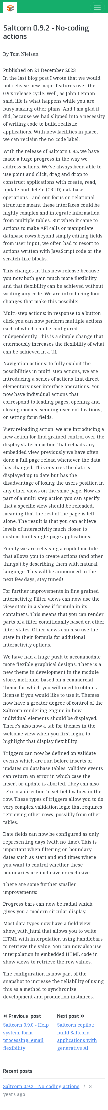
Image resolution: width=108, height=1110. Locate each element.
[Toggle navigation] (97, 7)
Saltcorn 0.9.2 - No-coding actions (41, 1086)
